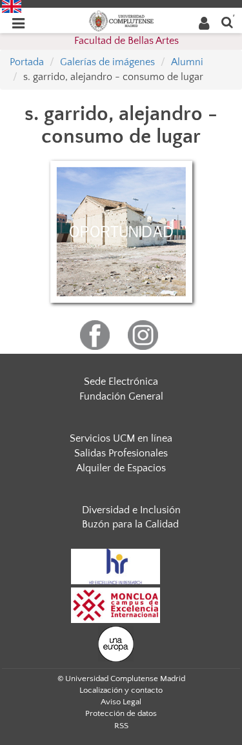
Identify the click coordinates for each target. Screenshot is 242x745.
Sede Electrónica (121, 381)
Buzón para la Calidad (130, 524)
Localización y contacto (121, 690)
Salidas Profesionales (121, 453)
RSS (121, 725)
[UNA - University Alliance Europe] (116, 643)
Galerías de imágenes (107, 62)
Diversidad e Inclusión (131, 510)
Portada (27, 62)
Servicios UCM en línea (121, 438)
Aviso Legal (121, 701)
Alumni (187, 62)
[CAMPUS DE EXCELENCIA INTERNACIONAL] (115, 605)
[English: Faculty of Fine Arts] (11, 6)
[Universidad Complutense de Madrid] (121, 20)
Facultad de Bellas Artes (126, 40)
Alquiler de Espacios (121, 468)
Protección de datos (121, 713)
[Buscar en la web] (227, 21)
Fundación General (121, 396)
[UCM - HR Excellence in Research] (115, 566)
